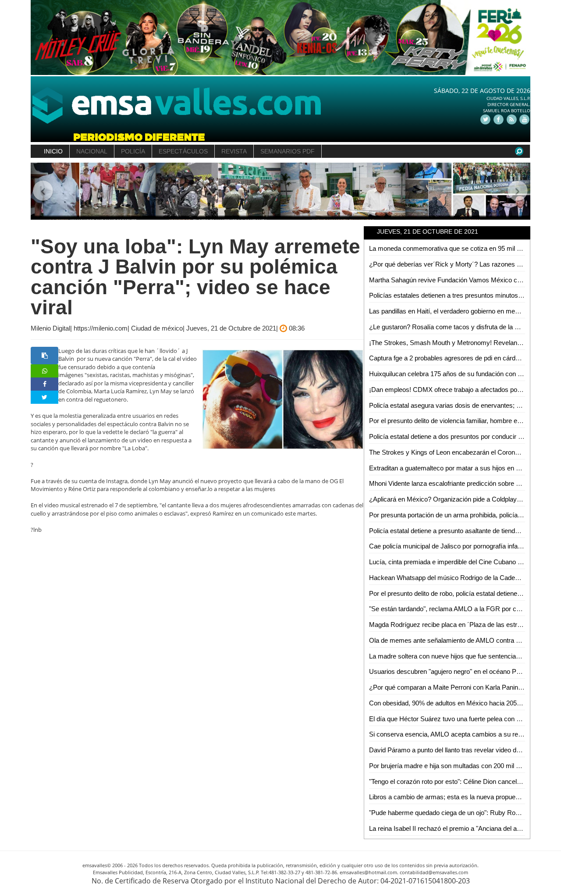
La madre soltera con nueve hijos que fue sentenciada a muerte (459, 656)
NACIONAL (91, 151)
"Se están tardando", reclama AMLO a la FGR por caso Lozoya (459, 608)
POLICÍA (133, 151)
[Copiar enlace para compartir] (44, 355)
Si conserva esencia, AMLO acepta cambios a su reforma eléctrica (465, 734)
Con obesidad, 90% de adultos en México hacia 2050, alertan (456, 703)
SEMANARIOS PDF (287, 151)
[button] (43, 191)
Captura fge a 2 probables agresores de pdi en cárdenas (449, 358)
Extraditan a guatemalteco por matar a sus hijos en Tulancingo (458, 468)
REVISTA (234, 151)
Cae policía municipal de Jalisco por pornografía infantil (447, 546)
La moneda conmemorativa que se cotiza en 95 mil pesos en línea (463, 248)
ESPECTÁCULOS (183, 151)
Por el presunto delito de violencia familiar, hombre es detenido (458, 420)
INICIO (53, 151)
